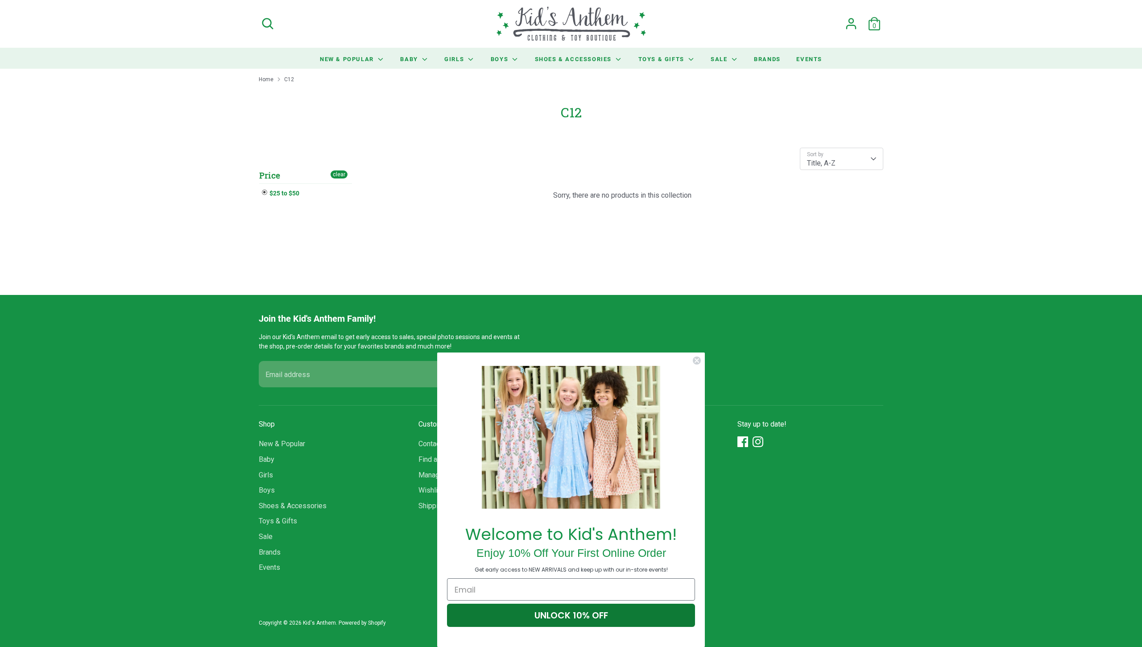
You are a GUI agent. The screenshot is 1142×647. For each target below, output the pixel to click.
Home (266, 79)
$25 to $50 (283, 193)
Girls (455, 59)
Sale (720, 59)
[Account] (851, 24)
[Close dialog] (696, 360)
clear (339, 174)
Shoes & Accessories (574, 59)
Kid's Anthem (319, 623)
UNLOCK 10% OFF (571, 615)
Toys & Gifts (662, 59)
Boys (500, 59)
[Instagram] (758, 441)
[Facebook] (742, 441)
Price (269, 175)
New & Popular (348, 59)
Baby (410, 59)
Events (809, 59)
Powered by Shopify (362, 623)
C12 (289, 79)
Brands (767, 59)
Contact (430, 444)
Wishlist (431, 490)
